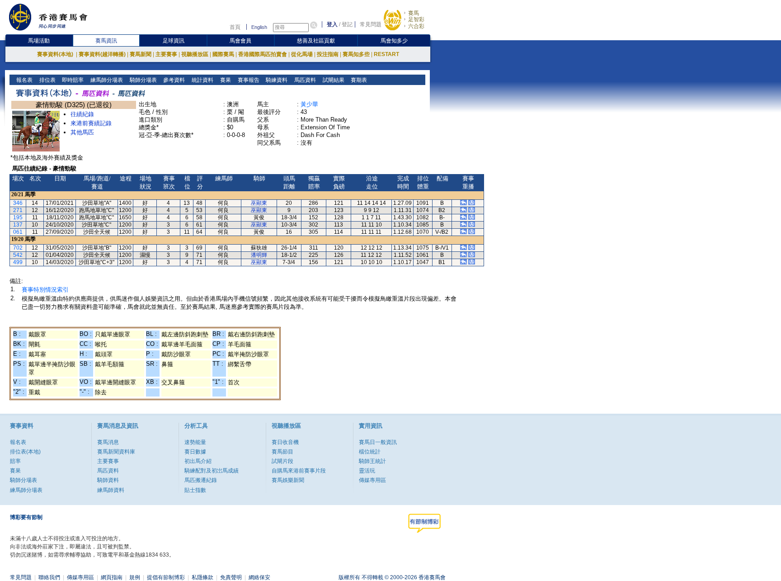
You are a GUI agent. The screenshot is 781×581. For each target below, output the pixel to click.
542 (18, 255)
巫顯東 (259, 203)
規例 (134, 577)
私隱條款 (202, 577)
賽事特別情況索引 (45, 289)
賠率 (15, 461)
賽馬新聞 (140, 54)
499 (18, 262)
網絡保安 (259, 577)
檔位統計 (370, 452)
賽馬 (413, 13)
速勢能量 (195, 442)
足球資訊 (173, 41)
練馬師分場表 (106, 80)
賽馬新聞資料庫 (116, 452)
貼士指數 (195, 490)
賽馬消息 (108, 442)
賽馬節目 (282, 452)
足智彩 (416, 19)
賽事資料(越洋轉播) (102, 54)
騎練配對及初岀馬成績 (211, 471)
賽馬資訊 (106, 41)
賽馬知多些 (356, 54)
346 (18, 203)
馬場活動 (39, 41)
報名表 (24, 80)
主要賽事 (166, 54)
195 (18, 217)
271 (18, 210)
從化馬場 (302, 54)
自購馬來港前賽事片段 (299, 471)
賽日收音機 (285, 442)
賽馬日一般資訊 (378, 442)
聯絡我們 (49, 577)
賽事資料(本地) (56, 54)
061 (18, 232)
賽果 (225, 80)
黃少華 (309, 104)
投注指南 (328, 54)
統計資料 (201, 80)
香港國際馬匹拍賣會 (262, 54)
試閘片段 (282, 461)
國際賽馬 (223, 54)
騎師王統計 (372, 461)
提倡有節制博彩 (166, 577)
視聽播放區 (194, 54)
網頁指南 (111, 577)
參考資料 (173, 80)
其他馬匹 (82, 132)
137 (18, 225)
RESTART (386, 54)
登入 (332, 24)
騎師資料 (108, 480)
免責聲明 (231, 577)
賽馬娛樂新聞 (288, 480)
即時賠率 (72, 80)
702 (18, 248)
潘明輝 (259, 255)
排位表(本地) (25, 452)
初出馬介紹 (198, 461)
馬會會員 (240, 41)
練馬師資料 (110, 490)
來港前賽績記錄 (91, 123)
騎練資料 (275, 80)
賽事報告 (247, 80)
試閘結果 (332, 80)
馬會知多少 (394, 41)
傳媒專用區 (372, 480)
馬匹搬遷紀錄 (200, 480)
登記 (347, 24)
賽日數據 (195, 452)
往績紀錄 (82, 114)
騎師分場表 (142, 80)
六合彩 (416, 26)
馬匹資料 (304, 80)
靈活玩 (367, 471)
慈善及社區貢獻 (316, 41)
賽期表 (358, 80)
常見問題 (370, 24)
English (259, 27)
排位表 (47, 80)
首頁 (235, 27)
